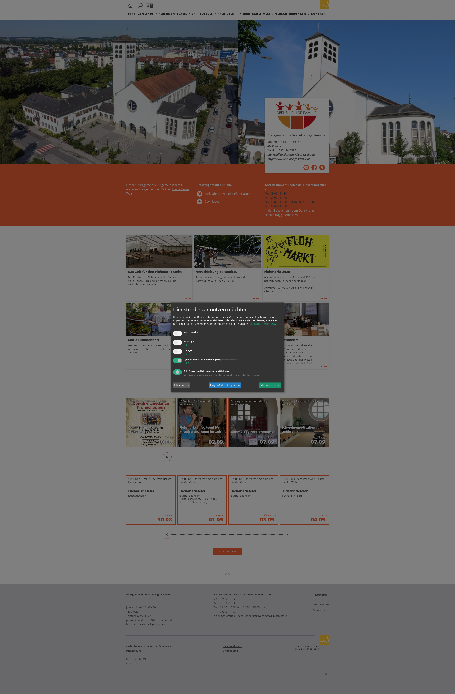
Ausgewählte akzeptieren (225, 385)
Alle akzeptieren (270, 385)
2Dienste (190, 336)
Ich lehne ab (181, 385)
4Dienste (190, 345)
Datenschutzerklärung (262, 324)
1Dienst (190, 363)
